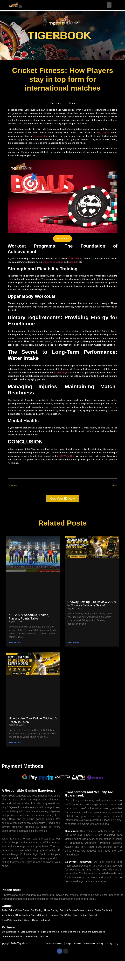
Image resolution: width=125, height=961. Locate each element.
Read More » (15, 642)
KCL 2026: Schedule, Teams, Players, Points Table (29, 616)
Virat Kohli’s (102, 132)
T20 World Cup (66, 456)
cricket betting (75, 258)
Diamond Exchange (53, 262)
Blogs (72, 103)
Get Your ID (62, 238)
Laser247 (73, 262)
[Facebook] (59, 951)
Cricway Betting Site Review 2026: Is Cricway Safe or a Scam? (91, 603)
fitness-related (40, 136)
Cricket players (61, 372)
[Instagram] (65, 951)
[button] (109, 5)
